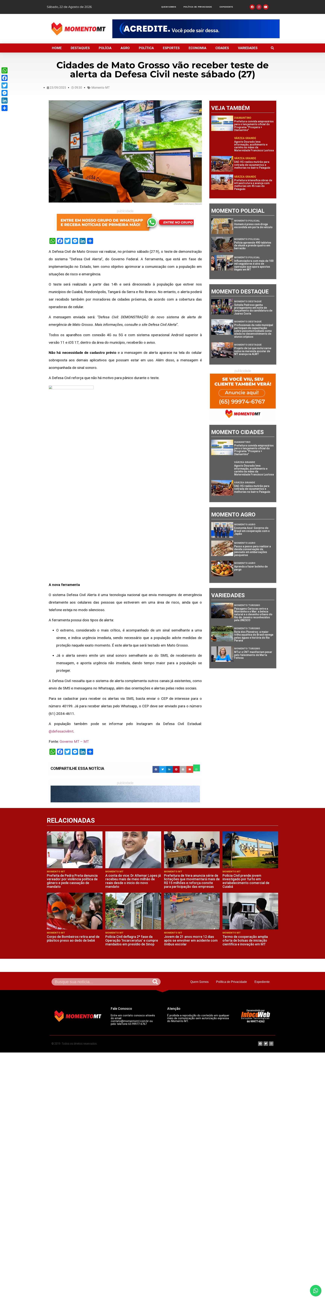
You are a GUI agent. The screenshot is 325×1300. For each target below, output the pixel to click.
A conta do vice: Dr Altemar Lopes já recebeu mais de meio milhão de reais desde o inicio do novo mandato (133, 881)
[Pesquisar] (155, 982)
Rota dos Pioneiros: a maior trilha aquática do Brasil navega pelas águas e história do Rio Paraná (253, 636)
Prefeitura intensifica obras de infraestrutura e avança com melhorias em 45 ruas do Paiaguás (253, 184)
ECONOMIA (197, 48)
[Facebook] (4, 78)
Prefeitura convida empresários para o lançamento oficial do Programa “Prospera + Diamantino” (254, 126)
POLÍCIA (105, 48)
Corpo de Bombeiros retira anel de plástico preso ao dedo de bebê (73, 938)
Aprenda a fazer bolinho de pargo (251, 568)
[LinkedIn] (4, 100)
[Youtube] (265, 7)
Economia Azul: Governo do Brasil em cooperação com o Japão (252, 530)
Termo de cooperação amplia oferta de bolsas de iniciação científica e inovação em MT (245, 940)
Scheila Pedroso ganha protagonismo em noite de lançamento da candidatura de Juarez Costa (253, 309)
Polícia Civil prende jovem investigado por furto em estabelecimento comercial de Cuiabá (245, 881)
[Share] (4, 108)
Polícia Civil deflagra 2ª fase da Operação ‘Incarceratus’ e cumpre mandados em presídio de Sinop (131, 940)
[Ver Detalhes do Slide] (196, 28)
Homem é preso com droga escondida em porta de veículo (253, 225)
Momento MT (100, 87)
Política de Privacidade (198, 7)
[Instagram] (259, 7)
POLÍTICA (146, 48)
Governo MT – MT (74, 741)
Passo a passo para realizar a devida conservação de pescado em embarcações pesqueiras (252, 551)
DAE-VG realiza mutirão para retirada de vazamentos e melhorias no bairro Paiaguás (252, 164)
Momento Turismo (247, 605)
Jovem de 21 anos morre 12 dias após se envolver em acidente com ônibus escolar (191, 940)
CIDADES (222, 48)
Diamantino (242, 117)
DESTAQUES (80, 48)
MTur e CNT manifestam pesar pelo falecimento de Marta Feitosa (253, 654)
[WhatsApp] (4, 70)
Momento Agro (244, 524)
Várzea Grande (245, 138)
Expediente (226, 7)
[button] (272, 48)
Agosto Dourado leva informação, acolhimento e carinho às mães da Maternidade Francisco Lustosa (254, 146)
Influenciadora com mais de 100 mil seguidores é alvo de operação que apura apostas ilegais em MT (253, 265)
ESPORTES (171, 48)
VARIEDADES (247, 48)
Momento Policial (247, 220)
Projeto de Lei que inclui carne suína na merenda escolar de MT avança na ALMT (252, 351)
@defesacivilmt (61, 731)
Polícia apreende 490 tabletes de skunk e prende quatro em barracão (252, 245)
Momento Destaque (248, 301)
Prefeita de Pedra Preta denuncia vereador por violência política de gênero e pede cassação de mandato (72, 881)
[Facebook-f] (252, 7)
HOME (57, 48)
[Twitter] (4, 85)
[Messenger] (4, 93)
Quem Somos (168, 7)
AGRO (125, 48)
